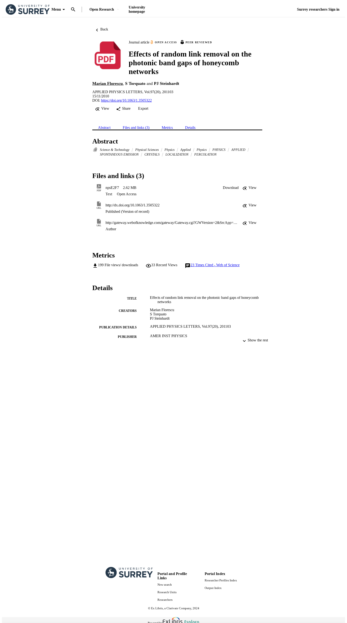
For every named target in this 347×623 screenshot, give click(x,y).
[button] (231, 188)
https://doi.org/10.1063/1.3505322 (126, 100)
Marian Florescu (107, 83)
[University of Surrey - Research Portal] (28, 9)
